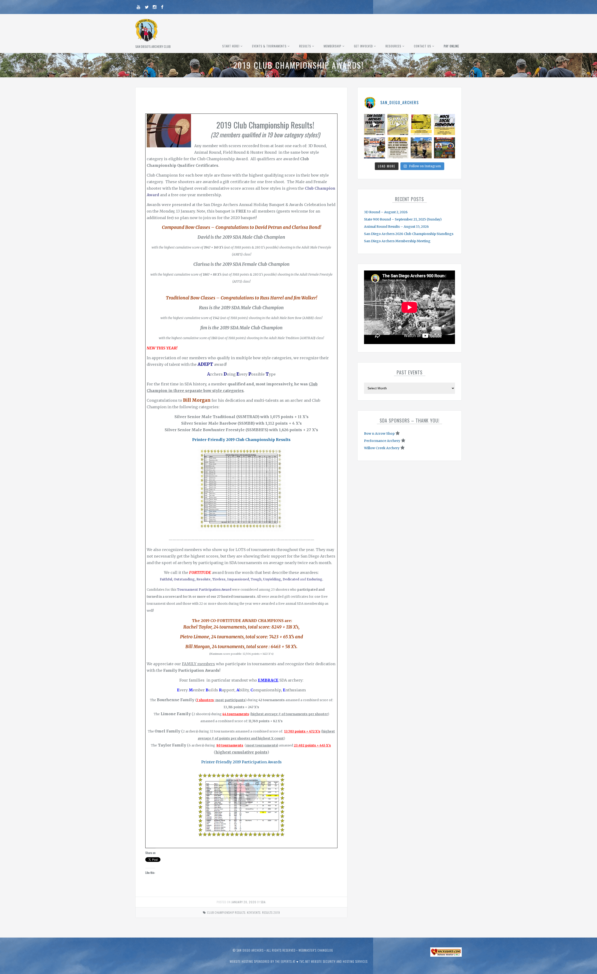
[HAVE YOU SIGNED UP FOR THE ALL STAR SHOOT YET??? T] (444, 147)
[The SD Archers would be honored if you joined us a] (421, 124)
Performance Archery (382, 441)
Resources (393, 46)
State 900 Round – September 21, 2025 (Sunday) (403, 219)
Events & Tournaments (269, 46)
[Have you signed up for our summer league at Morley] (397, 124)
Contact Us (422, 46)
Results (305, 46)
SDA (263, 902)
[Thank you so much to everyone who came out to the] (421, 147)
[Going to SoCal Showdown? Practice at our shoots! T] (397, 147)
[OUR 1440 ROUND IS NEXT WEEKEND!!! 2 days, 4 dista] (374, 124)
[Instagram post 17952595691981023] (374, 147)
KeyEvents (253, 912)
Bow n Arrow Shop (379, 433)
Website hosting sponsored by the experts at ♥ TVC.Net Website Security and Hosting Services (299, 961)
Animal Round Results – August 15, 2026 (396, 226)
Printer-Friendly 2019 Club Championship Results (241, 439)
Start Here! (230, 46)
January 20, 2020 (243, 902)
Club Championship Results (226, 912)
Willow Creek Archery (381, 448)
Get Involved (363, 46)
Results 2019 (271, 912)
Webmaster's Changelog (315, 950)
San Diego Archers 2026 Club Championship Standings (408, 234)
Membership (332, 46)
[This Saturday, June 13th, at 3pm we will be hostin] (444, 124)
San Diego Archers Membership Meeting (397, 241)
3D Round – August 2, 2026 (386, 212)
